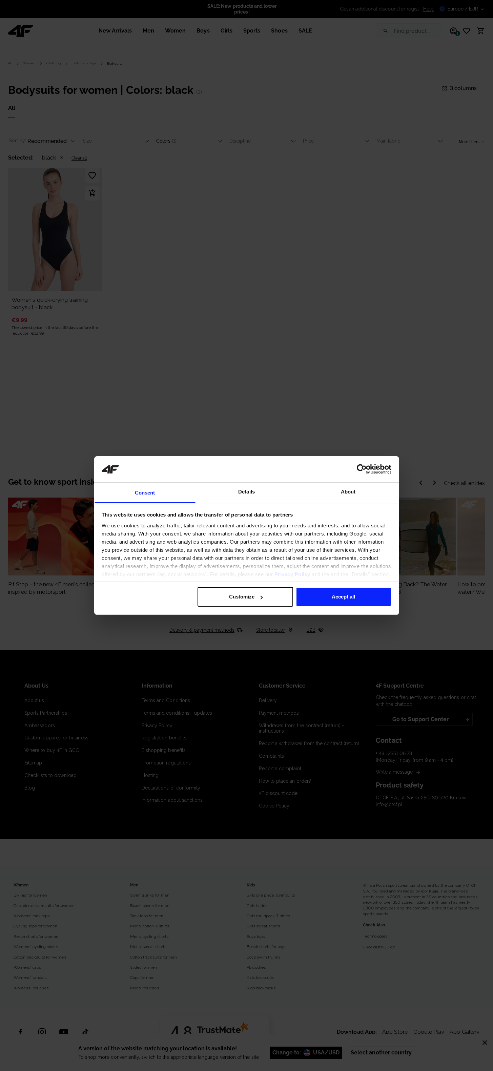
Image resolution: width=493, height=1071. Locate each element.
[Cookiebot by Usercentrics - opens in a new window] (361, 469)
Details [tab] (246, 492)
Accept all (343, 597)
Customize (241, 597)
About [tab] (348, 492)
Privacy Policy (292, 574)
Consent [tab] (145, 493)
